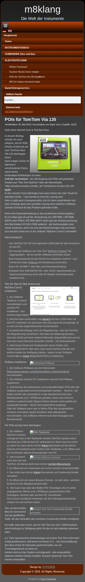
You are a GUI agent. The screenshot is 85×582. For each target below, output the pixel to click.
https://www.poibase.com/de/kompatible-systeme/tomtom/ (38, 371)
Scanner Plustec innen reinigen (24, 72)
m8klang (43, 9)
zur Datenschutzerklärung (19, 111)
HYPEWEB (48, 566)
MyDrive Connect (57, 251)
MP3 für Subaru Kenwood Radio (24, 82)
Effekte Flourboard (18, 67)
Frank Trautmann (48, 579)
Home (8, 41)
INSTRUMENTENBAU (17, 47)
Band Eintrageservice (17, 88)
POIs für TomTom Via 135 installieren (27, 77)
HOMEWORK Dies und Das (20, 54)
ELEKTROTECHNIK (16, 60)
